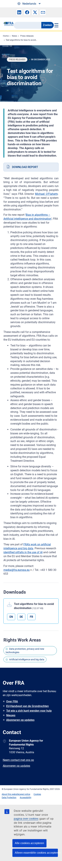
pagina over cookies (26, 818)
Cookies (37, 794)
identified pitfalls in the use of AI (23, 552)
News (14, 36)
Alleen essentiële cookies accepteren (36, 852)
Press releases (27, 36)
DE (21, 616)
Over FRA (12, 701)
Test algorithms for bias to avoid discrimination (28, 40)
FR (31, 616)
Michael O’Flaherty (46, 194)
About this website (10, 794)
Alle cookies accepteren (29, 843)
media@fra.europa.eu (16, 570)
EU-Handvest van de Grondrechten (27, 706)
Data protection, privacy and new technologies (25, 651)
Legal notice (24, 794)
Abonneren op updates (20, 720)
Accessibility (25, 797)
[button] (19, 12)
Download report (25, 167)
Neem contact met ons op (18, 760)
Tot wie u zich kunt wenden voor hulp (29, 710)
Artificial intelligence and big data (26, 659)
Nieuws (10, 715)
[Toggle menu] (56, 25)
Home (6, 36)
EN (11, 616)
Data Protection (9, 797)
